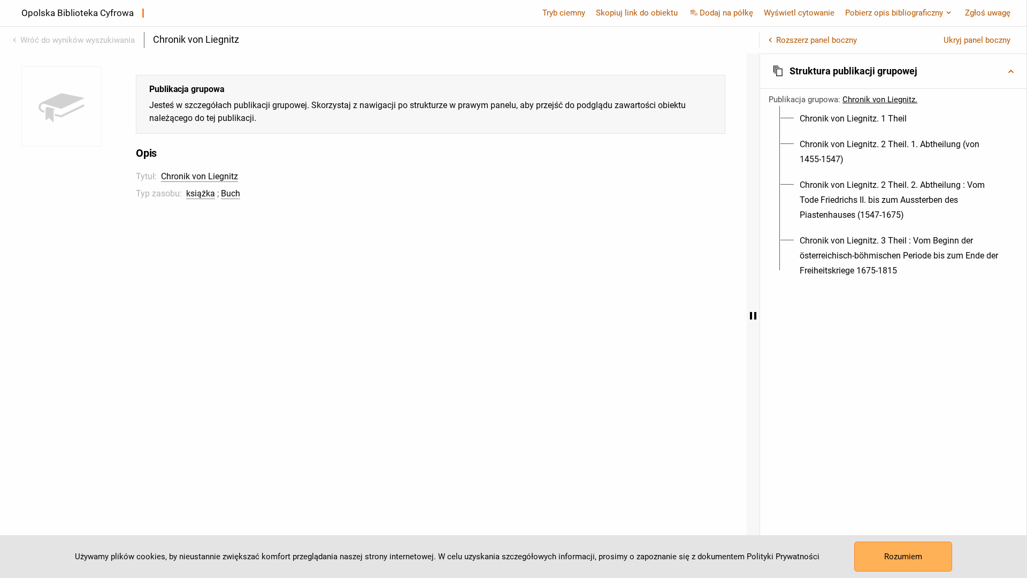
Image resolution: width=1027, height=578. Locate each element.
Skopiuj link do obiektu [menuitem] (637, 13)
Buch (230, 193)
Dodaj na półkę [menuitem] (726, 13)
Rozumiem (903, 556)
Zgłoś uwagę (987, 13)
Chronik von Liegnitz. (879, 99)
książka (200, 193)
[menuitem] (853, 119)
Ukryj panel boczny (977, 40)
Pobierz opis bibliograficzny (894, 13)
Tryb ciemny (563, 13)
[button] (893, 71)
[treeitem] (893, 119)
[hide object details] (753, 316)
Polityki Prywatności (783, 556)
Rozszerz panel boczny (816, 40)
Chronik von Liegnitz (199, 176)
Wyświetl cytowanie (799, 13)
